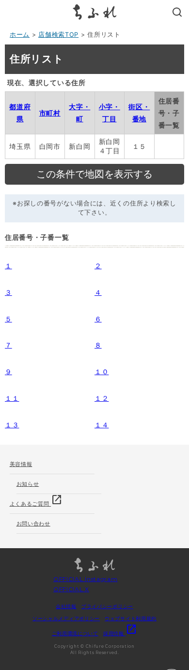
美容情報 (21, 464)
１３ (12, 425)
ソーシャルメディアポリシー (66, 618)
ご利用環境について (75, 633)
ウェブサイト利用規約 (131, 618)
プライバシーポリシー (107, 606)
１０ (101, 371)
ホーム (20, 34)
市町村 (50, 113)
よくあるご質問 (36, 500)
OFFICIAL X (71, 589)
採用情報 (120, 633)
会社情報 (66, 606)
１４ (101, 425)
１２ (101, 398)
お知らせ (27, 484)
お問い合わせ (33, 523)
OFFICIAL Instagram (85, 579)
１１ (12, 398)
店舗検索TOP (58, 34)
